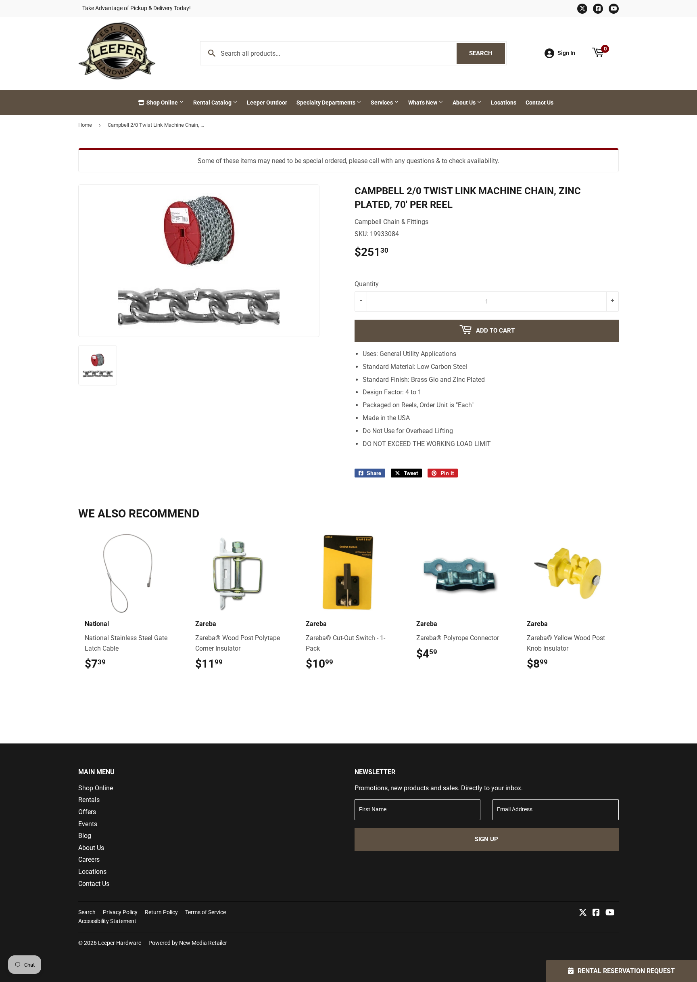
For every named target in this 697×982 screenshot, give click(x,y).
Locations (503, 102)
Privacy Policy (120, 912)
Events (87, 824)
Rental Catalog (213, 102)
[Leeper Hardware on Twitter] (583, 913)
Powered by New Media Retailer (187, 943)
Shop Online (162, 102)
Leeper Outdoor (267, 102)
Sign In (566, 53)
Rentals (89, 800)
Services (382, 102)
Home (85, 125)
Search (487, 53)
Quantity (367, 284)
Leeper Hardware (119, 943)
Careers (89, 859)
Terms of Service (205, 912)
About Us (465, 102)
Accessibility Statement (107, 921)
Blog (84, 836)
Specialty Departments (326, 102)
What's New (423, 102)
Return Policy (161, 912)
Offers (87, 812)
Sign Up (486, 839)
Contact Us (539, 102)
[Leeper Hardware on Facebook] (596, 913)
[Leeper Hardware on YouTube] (610, 913)
